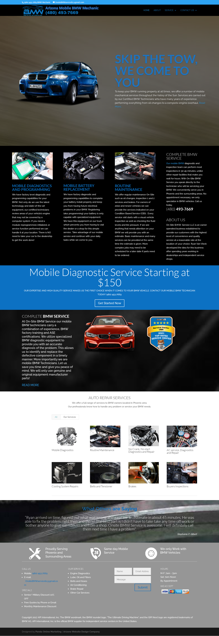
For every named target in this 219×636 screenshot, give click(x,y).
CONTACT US (187, 10)
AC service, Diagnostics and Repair (180, 451)
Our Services (69, 417)
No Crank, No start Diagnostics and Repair (141, 450)
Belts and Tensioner (101, 486)
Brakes (132, 486)
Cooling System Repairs (65, 486)
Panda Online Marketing (48, 631)
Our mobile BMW (175, 163)
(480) (179, 209)
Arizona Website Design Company (81, 631)
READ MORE (30, 385)
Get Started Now (109, 303)
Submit (143, 587)
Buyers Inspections (177, 486)
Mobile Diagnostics (62, 450)
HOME (146, 10)
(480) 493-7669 (40, 573)
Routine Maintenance (102, 450)
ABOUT (157, 10)
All (56, 417)
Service (169, 10)
